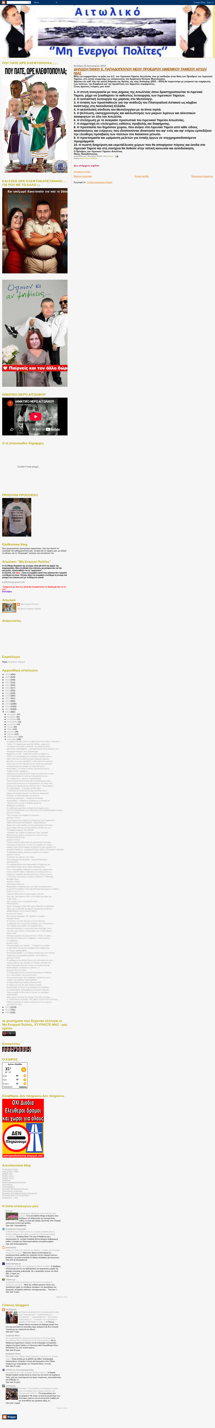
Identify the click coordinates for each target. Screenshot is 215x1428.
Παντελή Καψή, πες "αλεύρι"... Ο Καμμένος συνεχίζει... (29, 945)
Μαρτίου (10, 734)
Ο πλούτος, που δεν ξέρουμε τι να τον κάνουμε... (27, 921)
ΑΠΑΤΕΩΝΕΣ (12, 995)
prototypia (10, 1386)
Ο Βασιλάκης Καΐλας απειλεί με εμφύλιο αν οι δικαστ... (28, 852)
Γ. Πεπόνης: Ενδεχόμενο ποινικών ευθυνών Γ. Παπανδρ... (30, 877)
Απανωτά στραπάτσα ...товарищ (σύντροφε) (25, 798)
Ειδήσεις (94, 158)
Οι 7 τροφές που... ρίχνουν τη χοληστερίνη (24, 779)
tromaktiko (11, 1247)
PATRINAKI (11, 1310)
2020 (7, 690)
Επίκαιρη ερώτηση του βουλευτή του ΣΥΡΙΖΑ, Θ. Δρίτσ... (29, 936)
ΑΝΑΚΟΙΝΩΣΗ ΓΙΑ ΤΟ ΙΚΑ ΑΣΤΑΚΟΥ (22, 911)
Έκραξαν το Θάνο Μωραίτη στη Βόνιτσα (23, 796)
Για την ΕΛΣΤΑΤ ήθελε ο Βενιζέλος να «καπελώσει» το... (29, 872)
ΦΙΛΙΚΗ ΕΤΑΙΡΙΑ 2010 (16, 837)
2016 (7, 701)
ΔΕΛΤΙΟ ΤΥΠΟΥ (13, 813)
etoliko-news (8, 1178)
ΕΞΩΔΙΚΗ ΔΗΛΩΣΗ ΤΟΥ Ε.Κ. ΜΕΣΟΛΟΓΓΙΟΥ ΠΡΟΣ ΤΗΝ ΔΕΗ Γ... (34, 742)
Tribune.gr (10, 1280)
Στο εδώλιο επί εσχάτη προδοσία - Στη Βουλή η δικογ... (29, 746)
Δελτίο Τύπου (85, 158)
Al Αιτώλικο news (10, 1169)
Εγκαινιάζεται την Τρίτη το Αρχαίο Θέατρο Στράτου (26, 1372)
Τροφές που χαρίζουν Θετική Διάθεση (22, 980)
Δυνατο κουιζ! (12, 943)
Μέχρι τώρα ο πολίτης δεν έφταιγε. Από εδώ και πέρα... (29, 997)
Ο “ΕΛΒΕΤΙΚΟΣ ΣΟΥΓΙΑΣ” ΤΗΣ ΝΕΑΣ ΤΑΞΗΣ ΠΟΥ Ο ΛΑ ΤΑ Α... (33, 999)
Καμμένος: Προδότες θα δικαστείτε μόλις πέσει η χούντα (29, 874)
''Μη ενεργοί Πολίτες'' (29, 604)
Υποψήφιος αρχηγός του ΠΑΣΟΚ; (20, 830)
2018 (7, 696)
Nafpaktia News (13, 1354)
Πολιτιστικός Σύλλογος (12, 1191)
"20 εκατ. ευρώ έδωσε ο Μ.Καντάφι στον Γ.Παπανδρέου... (30, 931)
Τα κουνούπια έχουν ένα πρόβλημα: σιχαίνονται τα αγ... (29, 977)
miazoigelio (7, 1185)
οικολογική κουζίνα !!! (15, 884)
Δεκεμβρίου (12, 714)
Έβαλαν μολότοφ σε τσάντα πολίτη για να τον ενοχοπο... (30, 1002)
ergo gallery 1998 (10, 1171)
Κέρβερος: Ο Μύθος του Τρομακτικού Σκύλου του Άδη (28, 1266)
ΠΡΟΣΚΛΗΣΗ (12, 862)
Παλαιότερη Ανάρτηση (202, 176)
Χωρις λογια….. (13, 899)
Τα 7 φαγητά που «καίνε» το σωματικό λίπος (25, 926)
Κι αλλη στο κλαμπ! (15, 914)
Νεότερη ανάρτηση (83, 176)
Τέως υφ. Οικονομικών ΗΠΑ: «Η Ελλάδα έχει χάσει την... (30, 896)
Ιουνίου (10, 727)
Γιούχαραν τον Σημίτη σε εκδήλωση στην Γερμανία (27, 833)
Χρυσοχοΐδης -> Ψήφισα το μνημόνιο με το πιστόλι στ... (29, 801)
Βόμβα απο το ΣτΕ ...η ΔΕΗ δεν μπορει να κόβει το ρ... (28, 754)
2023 (7, 682)
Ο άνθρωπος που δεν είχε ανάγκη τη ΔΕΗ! (24, 985)
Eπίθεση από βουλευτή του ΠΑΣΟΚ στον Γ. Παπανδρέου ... (31, 786)
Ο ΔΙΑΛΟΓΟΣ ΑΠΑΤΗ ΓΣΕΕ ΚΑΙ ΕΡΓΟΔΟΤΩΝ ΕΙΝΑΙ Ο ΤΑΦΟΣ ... (34, 889)
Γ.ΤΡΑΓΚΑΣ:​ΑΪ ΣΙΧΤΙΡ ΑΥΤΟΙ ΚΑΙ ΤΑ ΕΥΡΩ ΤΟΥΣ (27, 791)
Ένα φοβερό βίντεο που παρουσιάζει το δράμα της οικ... (29, 864)
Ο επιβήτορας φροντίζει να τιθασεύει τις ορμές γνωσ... (28, 808)
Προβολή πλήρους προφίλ (29, 609)
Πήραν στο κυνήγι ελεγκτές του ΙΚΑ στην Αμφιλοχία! (28, 793)
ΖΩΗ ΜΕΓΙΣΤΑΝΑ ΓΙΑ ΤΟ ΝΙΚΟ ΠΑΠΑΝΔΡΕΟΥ (26, 867)
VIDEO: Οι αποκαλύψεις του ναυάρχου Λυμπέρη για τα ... (30, 756)
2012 (7, 712)
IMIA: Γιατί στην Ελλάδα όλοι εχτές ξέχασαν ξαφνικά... (28, 759)
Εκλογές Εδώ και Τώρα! (16, 970)
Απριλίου (11, 732)
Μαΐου (10, 729)
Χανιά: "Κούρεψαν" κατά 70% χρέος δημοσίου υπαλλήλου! (30, 906)
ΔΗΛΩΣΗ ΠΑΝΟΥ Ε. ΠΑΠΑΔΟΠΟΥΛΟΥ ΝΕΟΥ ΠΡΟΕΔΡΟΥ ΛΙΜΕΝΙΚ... (36, 850)
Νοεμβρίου (11, 717)
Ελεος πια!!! (11, 933)
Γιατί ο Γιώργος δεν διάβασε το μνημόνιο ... (24, 815)
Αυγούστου (12, 724)
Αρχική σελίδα (142, 176)
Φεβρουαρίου (12, 737)
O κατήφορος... (13, 941)
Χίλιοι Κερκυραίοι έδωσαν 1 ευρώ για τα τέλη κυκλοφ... (29, 965)
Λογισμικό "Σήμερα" (17, 662)
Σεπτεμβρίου (12, 722)
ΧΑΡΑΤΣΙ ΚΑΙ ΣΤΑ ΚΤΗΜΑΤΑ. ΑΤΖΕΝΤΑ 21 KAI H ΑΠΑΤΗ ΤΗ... (32, 847)
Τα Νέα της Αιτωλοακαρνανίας (20, 1370)
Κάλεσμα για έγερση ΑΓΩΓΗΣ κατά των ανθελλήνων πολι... (31, 774)
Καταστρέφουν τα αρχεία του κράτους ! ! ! (23, 968)
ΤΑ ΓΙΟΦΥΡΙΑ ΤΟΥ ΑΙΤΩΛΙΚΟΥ (16, 1195)
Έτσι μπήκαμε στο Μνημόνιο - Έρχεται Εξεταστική (27, 860)
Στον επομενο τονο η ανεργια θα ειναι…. (23, 901)
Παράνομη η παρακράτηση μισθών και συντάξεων (27, 955)
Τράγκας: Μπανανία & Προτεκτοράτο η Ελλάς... (26, 894)
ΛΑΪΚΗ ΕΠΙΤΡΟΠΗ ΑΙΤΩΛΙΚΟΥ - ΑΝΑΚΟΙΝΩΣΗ (26, 823)
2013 (7, 709)
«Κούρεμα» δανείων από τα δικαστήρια (22, 751)
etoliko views (8, 1176)
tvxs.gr (9, 1211)
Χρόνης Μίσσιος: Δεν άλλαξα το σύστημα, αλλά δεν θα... (29, 963)
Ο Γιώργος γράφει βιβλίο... (17, 950)
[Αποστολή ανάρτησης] (116, 156)
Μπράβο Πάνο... (13, 879)
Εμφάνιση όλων (62, 1297)
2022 (7, 685)
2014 (7, 706)
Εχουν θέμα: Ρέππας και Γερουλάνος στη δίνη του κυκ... (29, 828)
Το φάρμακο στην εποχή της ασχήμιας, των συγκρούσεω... (30, 923)
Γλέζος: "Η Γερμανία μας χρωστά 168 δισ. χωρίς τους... (29, 744)
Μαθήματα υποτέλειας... (16, 806)
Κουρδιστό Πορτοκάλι (16, 1229)
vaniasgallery (8, 1187)
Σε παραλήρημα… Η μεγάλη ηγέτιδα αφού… (25, 788)
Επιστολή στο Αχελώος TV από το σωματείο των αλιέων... (30, 845)
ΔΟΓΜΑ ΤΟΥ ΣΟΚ (14, 1005)
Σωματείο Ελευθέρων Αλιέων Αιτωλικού (19, 1193)
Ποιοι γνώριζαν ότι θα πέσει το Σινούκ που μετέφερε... (28, 992)
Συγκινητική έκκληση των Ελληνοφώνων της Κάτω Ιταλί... (30, 783)
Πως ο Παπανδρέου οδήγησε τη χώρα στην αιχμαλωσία (29, 869)
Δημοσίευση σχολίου (82, 172)
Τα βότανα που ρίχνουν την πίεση (20, 857)
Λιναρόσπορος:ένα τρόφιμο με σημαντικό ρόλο (25, 766)
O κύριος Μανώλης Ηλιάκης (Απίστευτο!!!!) (24, 982)
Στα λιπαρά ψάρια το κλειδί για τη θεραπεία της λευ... (28, 776)
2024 (7, 680)
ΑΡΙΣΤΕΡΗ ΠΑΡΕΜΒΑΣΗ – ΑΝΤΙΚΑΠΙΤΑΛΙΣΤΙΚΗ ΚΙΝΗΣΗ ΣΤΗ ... (33, 749)
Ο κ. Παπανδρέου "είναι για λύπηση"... (22, 975)
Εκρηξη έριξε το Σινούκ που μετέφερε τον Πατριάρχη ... (29, 987)
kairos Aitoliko (15, 1064)
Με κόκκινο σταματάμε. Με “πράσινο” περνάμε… (26, 916)
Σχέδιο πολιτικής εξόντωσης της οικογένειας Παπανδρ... (29, 842)
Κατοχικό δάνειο (13, 918)
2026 (7, 674)
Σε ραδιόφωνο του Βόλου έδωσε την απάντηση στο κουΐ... (30, 960)
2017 (7, 698)
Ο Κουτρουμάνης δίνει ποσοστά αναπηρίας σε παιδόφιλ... (30, 972)
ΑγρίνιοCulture (13, 1335)
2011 (7, 1007)
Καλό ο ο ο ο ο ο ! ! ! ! (15, 891)
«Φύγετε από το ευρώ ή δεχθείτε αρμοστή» (24, 803)
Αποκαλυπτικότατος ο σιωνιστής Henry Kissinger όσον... (30, 928)
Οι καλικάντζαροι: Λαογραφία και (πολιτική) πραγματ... (28, 990)
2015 (7, 704)
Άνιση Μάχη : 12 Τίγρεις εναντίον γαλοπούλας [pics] (28, 769)
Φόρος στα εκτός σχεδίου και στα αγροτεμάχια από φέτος (30, 825)
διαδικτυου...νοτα (10, 1198)
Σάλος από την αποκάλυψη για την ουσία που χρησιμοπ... (30, 764)
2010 (7, 1010)
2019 (7, 693)
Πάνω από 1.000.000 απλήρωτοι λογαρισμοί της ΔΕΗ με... (30, 909)
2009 (7, 1012)
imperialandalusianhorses (14, 1182)
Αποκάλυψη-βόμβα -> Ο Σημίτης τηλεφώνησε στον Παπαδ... (31, 953)
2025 (7, 677)
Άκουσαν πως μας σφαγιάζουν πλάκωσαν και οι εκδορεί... (30, 761)
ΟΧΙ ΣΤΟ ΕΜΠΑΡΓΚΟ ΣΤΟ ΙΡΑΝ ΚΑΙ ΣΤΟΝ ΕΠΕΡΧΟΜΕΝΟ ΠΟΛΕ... (35, 810)
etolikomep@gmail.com (13, 582)
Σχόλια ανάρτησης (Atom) (99, 182)
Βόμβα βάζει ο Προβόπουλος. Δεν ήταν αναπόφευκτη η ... (30, 887)
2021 (7, 688)
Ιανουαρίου (12, 739)
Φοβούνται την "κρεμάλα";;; (18, 771)
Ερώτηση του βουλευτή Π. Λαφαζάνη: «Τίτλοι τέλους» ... (29, 938)
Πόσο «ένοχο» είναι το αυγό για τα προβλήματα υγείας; (29, 781)
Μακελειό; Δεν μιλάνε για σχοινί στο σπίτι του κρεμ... (28, 835)
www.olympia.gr (13, 1264)
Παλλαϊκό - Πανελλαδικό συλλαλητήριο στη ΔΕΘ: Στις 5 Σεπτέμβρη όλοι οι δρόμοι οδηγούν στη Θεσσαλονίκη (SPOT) (38, 1390)
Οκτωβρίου (12, 719)
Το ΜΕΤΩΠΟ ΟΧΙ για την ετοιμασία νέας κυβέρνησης (28, 948)
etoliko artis (7, 1174)
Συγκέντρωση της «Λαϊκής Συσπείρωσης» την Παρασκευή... (31, 820)
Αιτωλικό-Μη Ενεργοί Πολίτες (15, 1189)
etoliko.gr (6, 1180)
